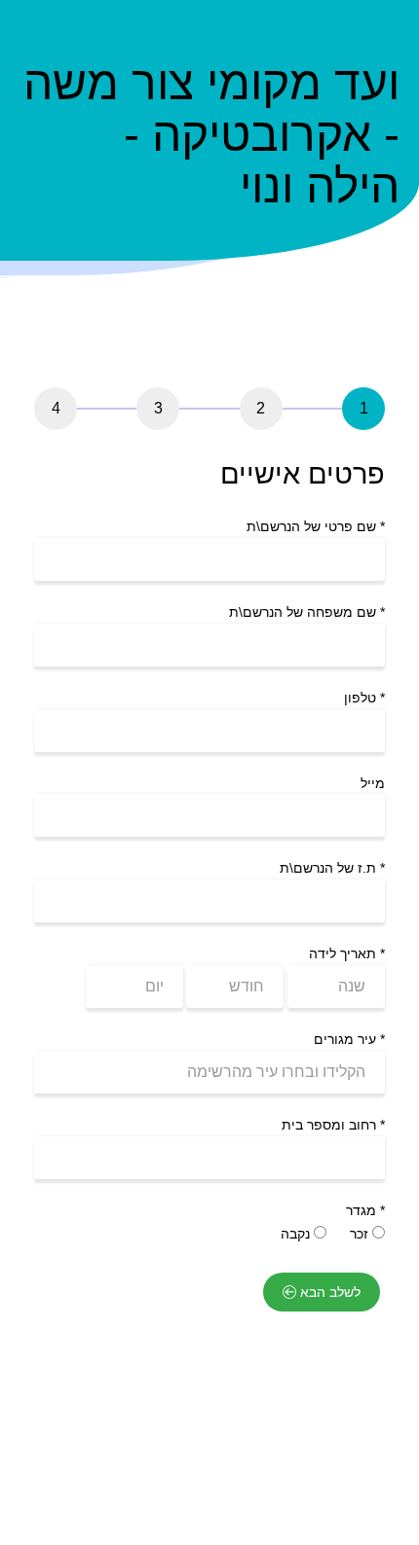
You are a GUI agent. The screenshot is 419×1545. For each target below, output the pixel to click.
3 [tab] (158, 408)
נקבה (297, 1233)
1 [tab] (364, 408)
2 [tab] (260, 408)
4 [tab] (56, 408)
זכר (361, 1233)
